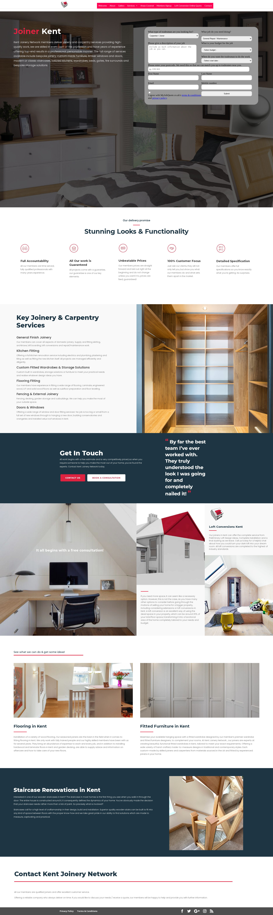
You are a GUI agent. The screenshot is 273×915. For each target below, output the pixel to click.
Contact (208, 5)
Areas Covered (147, 5)
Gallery (121, 5)
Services (131, 5)
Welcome (102, 5)
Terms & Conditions (87, 911)
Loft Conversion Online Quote (188, 5)
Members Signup (164, 5)
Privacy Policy (67, 911)
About (112, 5)
